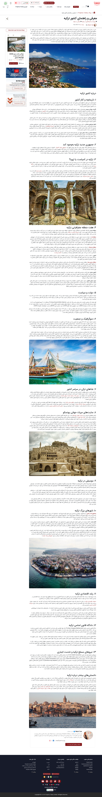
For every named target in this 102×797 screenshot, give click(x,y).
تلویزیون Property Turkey (31, 769)
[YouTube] (16, 3)
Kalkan (76, 769)
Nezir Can (91, 25)
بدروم (77, 764)
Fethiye (76, 766)
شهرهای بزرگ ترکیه (47, 536)
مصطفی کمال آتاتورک (61, 148)
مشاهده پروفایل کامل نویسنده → (73, 744)
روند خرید (62, 764)
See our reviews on (51, 787)
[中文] (53, 785)
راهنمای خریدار (49, 7)
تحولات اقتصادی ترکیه (90, 602)
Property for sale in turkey (30, 764)
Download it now (18, 88)
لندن (49, 765)
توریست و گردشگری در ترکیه (89, 22)
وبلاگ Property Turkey (84, 13)
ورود (4, 7)
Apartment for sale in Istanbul (87, 766)
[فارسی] (51, 785)
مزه (90, 398)
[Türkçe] (50, 785)
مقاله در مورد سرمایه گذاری (43, 688)
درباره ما (40, 7)
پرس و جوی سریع (13, 63)
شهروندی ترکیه (67, 7)
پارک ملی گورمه (81, 417)
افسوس (44, 111)
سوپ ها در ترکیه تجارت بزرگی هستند (70, 396)
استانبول (76, 762)
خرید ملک (76, 7)
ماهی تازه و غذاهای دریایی (56, 406)
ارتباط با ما (32, 7)
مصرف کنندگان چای (81, 404)
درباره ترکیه (59, 7)
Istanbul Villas (89, 769)
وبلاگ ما (70, 680)
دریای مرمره (39, 171)
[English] (58, 785)
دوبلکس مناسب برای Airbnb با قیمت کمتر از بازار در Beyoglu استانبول (16, 56)
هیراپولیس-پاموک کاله (73, 426)
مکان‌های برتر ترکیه (45, 687)
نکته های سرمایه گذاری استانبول (30, 767)
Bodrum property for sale (87, 764)
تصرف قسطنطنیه (50, 126)
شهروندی (34, 762)
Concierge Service (60, 767)
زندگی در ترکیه (76, 22)
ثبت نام (7, 6)
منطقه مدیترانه (92, 247)
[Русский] (57, 785)
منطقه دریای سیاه (92, 262)
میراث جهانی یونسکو (78, 416)
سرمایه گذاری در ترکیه (60, 762)
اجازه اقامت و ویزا (61, 766)
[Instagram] (19, 3)
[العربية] (55, 785)
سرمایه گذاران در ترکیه (73, 232)
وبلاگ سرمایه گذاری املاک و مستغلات (29, 766)
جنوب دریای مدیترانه (88, 176)
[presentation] (8, 35)
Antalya (76, 767)
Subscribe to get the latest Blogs (16, 30)
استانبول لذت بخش (91, 514)
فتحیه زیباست (57, 253)
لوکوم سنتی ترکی (70, 402)
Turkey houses (89, 762)
